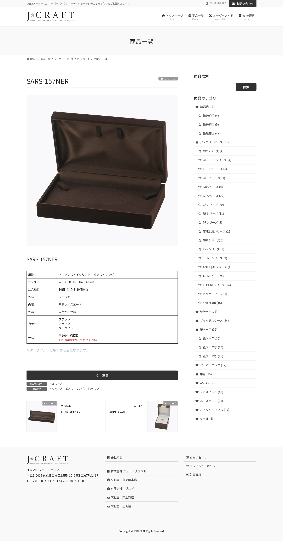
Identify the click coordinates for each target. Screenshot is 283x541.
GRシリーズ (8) (213, 187)
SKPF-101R (117, 411)
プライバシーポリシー (204, 466)
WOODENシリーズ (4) (217, 160)
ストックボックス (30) (214, 410)
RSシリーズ (56, 383)
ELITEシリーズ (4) (215, 169)
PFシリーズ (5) (212, 222)
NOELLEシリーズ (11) (217, 231)
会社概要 (116, 457)
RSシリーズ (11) (213, 213)
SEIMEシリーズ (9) (215, 258)
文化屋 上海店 (120, 506)
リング (80, 388)
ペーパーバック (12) (213, 365)
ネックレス (93, 388)
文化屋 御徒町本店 (123, 480)
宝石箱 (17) (207, 383)
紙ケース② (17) (213, 347)
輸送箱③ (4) (211, 133)
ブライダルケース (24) (214, 320)
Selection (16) (212, 303)
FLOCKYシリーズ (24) (217, 285)
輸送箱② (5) (211, 124)
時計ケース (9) (209, 311)
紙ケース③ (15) (213, 356)
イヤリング (56, 388)
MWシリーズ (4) (213, 151)
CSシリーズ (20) (213, 205)
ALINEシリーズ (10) (216, 276)
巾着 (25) (206, 374)
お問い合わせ (245, 3)
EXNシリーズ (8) (213, 249)
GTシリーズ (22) (213, 196)
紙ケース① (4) (212, 338)
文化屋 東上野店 (122, 497)
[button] (102, 375)
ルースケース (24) (211, 401)
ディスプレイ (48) (211, 392)
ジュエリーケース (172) (215, 142)
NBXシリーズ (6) (213, 240)
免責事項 (195, 475)
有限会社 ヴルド (122, 488)
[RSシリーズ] (42, 416)
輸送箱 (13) (207, 106)
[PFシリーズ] (163, 416)
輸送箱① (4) (211, 115)
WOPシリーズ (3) (214, 178)
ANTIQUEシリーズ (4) (217, 267)
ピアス (69, 388)
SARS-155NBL (70, 411)
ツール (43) (207, 418)
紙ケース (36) (208, 329)
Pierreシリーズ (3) (215, 294)
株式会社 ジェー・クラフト (128, 471)
